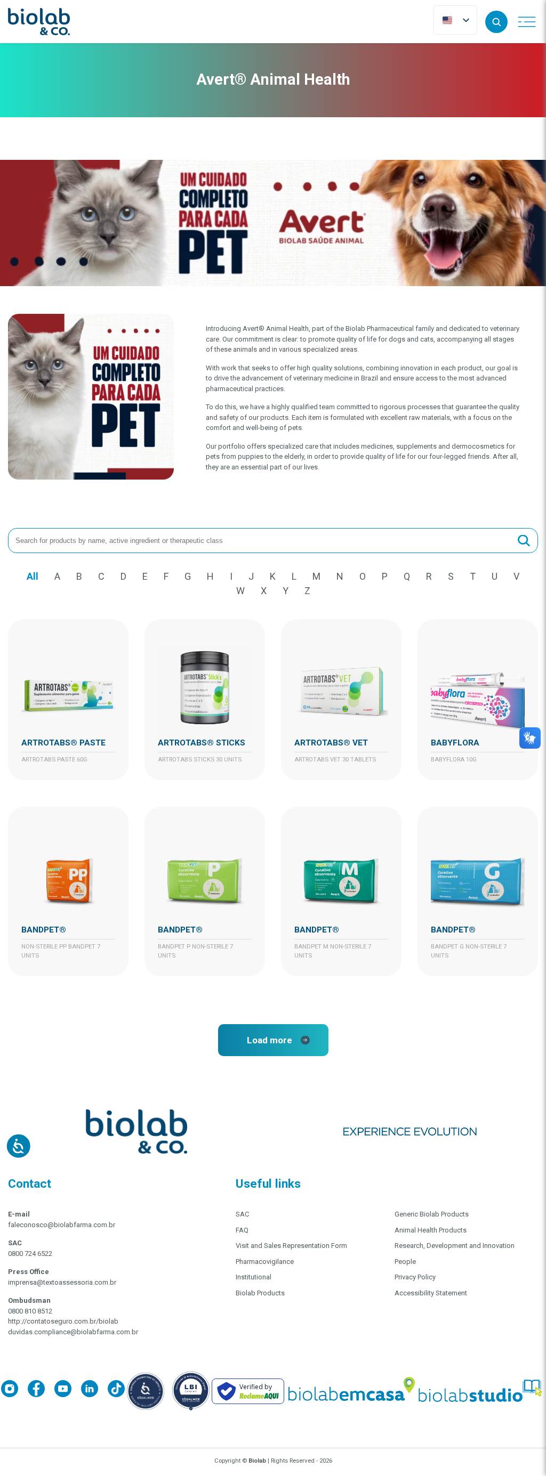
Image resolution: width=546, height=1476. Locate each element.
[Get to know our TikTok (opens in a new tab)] (116, 1390)
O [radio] (362, 576)
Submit (524, 540)
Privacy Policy (415, 1277)
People (405, 1262)
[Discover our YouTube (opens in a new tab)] (67, 1390)
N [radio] (339, 576)
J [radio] (251, 576)
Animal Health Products (431, 1230)
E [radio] (145, 576)
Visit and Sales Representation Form (291, 1246)
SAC (242, 1214)
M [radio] (316, 576)
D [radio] (123, 576)
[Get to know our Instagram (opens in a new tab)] (14, 1390)
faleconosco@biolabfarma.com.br (61, 1225)
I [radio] (231, 576)
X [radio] (264, 590)
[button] (496, 22)
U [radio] (494, 576)
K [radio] (273, 576)
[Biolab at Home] (351, 1391)
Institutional (253, 1277)
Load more (269, 1040)
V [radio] (516, 576)
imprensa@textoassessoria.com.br (62, 1282)
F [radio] (166, 576)
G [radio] (187, 576)
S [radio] (451, 576)
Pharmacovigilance (265, 1262)
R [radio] (429, 576)
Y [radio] (285, 590)
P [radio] (385, 576)
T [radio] (473, 576)
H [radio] (210, 576)
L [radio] (294, 576)
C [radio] (101, 576)
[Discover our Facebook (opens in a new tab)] (41, 1390)
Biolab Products (260, 1293)
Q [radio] (407, 576)
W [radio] (240, 590)
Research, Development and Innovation (455, 1246)
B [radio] (79, 576)
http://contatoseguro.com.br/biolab (63, 1321)
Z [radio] (307, 590)
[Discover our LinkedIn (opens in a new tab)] (94, 1390)
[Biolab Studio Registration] (481, 1391)
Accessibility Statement (431, 1293)
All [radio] (32, 576)
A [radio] (57, 576)
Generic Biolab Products (432, 1214)
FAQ (242, 1230)
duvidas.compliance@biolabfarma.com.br (73, 1332)
